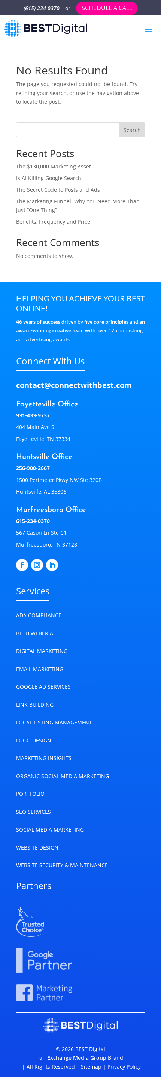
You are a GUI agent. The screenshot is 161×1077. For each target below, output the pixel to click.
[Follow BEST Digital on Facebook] (22, 565)
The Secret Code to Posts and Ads (58, 189)
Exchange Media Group (76, 1057)
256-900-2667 (33, 467)
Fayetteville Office (47, 404)
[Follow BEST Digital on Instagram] (37, 565)
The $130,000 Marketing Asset (53, 166)
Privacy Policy (123, 1066)
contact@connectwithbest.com (74, 385)
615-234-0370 (33, 520)
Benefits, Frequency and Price (53, 221)
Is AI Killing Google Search (48, 178)
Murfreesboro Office (51, 510)
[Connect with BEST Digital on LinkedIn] (52, 565)
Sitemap (91, 1066)
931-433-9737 (33, 415)
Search (132, 129)
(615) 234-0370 (42, 8)
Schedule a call (107, 8)
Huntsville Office (44, 457)
